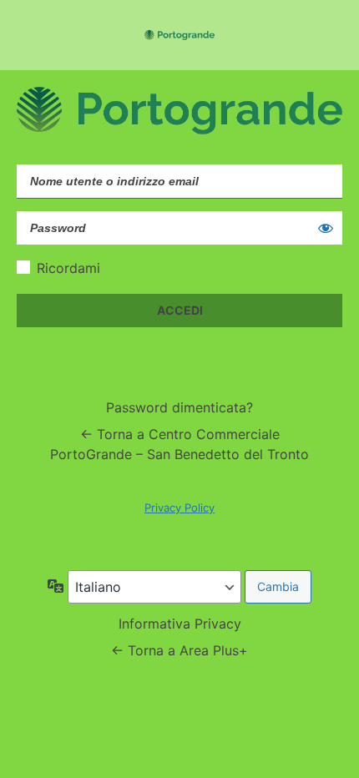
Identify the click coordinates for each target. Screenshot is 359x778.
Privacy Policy (179, 507)
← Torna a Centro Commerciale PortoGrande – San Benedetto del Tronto (179, 444)
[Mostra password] (325, 228)
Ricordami (68, 268)
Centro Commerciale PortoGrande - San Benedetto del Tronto (179, 35)
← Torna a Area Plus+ (179, 650)
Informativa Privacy (180, 623)
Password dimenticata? (179, 407)
